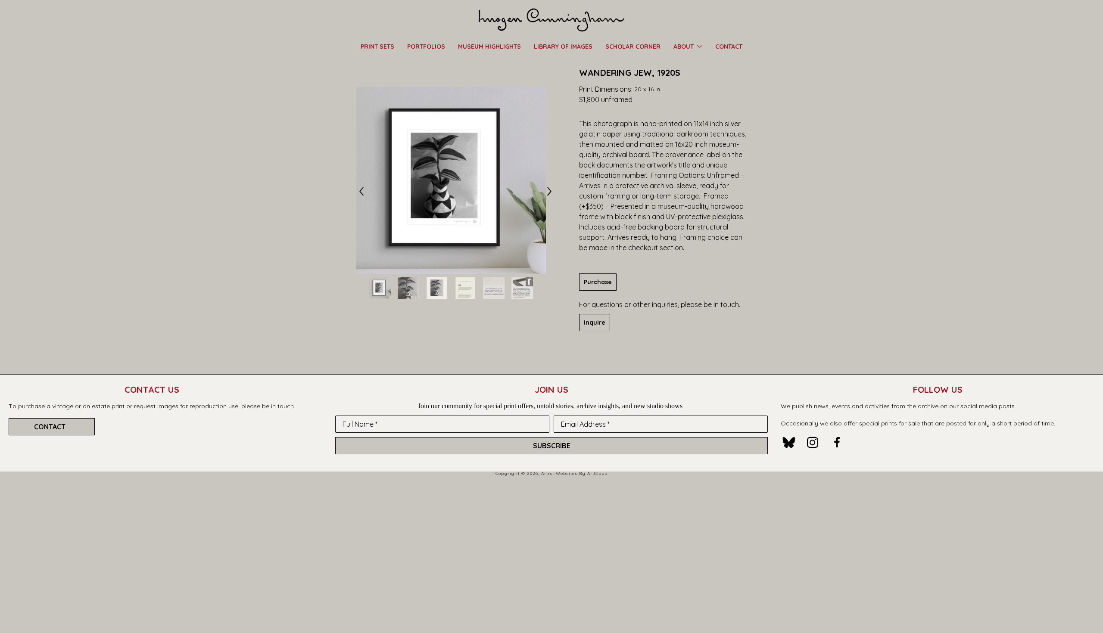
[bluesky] (788, 442)
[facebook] (836, 442)
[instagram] (812, 442)
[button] (687, 46)
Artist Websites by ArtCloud (574, 473)
